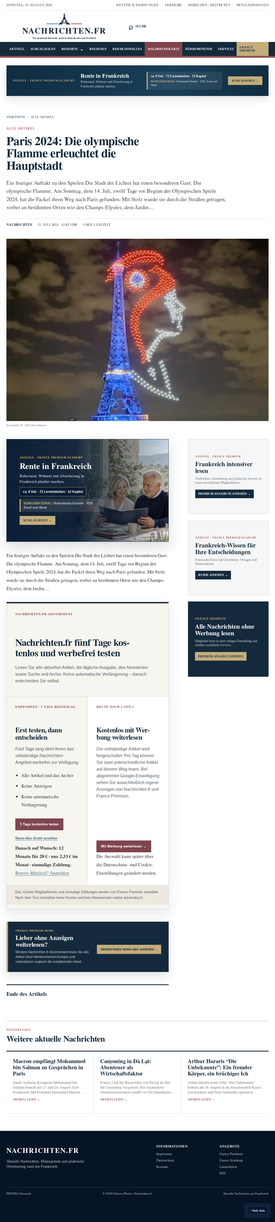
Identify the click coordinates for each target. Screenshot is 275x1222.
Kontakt (162, 1167)
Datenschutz (165, 1160)
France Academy (231, 1160)
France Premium (247, 49)
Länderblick (228, 1167)
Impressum (164, 1154)
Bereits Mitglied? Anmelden (42, 873)
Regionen (98, 49)
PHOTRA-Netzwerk (18, 1193)
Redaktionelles (127, 49)
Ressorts (72, 49)
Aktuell (17, 49)
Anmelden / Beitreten (209, 5)
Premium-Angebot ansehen (220, 656)
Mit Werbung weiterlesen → (124, 846)
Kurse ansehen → (213, 574)
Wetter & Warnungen (137, 5)
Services (226, 49)
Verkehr (173, 5)
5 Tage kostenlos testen (39, 824)
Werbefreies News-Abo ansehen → (129, 949)
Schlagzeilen (43, 49)
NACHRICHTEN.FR (42, 1150)
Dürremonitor (198, 49)
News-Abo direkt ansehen (36, 838)
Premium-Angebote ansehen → (224, 493)
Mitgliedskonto (252, 5)
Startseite (15, 117)
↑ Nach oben (257, 1210)
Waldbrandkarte (163, 49)
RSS (222, 1173)
